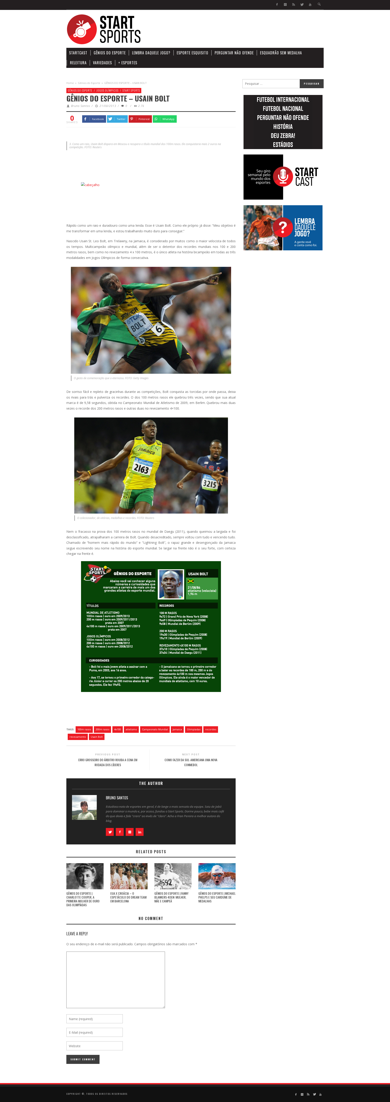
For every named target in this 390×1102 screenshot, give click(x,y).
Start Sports (131, 90)
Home (70, 83)
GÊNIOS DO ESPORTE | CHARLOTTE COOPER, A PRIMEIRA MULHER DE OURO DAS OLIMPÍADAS (83, 899)
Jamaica (177, 729)
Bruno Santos (80, 106)
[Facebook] (277, 4)
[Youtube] (310, 4)
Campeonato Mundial (155, 729)
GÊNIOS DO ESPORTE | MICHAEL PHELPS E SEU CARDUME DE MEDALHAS (217, 897)
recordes (210, 729)
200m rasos (102, 729)
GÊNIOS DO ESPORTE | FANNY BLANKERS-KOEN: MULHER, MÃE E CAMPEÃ (171, 897)
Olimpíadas (193, 729)
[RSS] (293, 4)
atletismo (131, 729)
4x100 (117, 729)
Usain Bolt (97, 736)
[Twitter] (302, 4)
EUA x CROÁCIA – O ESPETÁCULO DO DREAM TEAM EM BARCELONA (128, 897)
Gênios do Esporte (89, 83)
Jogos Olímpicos (107, 90)
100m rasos (84, 729)
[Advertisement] (241, 29)
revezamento (78, 736)
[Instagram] (285, 4)
